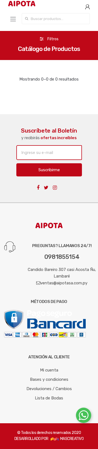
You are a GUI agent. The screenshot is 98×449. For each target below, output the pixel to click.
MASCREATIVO (71, 438)
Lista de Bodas (49, 398)
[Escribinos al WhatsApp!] (83, 416)
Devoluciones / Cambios (49, 388)
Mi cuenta (49, 370)
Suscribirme (49, 169)
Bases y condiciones (49, 379)
